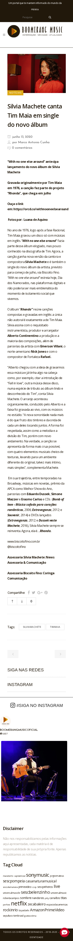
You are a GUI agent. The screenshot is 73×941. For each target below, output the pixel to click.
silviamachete (32, 627)
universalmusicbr (11, 892)
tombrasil (18, 915)
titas (64, 898)
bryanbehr (24, 910)
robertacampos (11, 898)
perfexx (6, 904)
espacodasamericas (57, 904)
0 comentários (22, 147)
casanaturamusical (41, 880)
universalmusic (59, 892)
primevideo (24, 887)
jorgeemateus (57, 875)
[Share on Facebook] (29, 592)
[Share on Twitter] (33, 592)
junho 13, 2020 (22, 137)
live (57, 886)
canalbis (54, 898)
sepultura (8, 915)
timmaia (55, 627)
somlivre (25, 898)
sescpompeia (14, 881)
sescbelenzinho (35, 892)
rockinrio (10, 909)
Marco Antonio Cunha (33, 142)
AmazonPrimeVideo (47, 909)
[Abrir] (34, 774)
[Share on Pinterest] (46, 592)
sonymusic (37, 874)
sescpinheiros (45, 887)
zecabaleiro (37, 904)
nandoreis (38, 898)
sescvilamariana (10, 887)
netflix (19, 903)
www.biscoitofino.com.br (23, 541)
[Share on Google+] (39, 592)
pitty (47, 898)
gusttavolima (30, 915)
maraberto (8, 875)
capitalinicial (20, 876)
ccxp (34, 887)
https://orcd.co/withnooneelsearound (40, 209)
